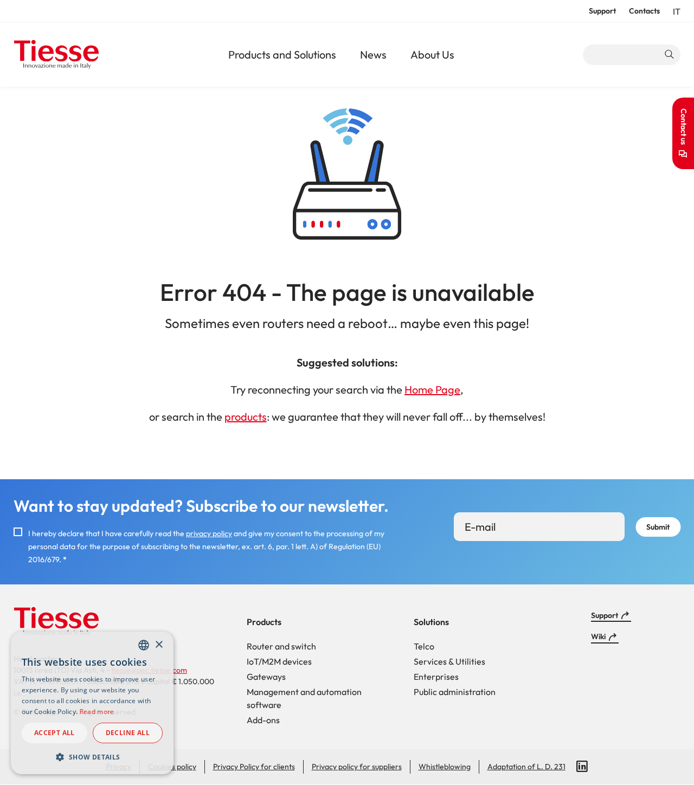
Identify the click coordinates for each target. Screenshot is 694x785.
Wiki (598, 636)
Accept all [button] (54, 732)
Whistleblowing (445, 766)
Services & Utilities (449, 661)
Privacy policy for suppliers (357, 766)
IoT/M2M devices (279, 661)
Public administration (455, 691)
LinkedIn (582, 767)
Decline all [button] (128, 732)
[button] (92, 756)
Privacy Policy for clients (254, 766)
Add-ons (263, 720)
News (373, 54)
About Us (432, 54)
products (245, 416)
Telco (424, 646)
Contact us (684, 126)
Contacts (644, 11)
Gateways (266, 676)
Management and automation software (304, 698)
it (676, 11)
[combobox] (143, 645)
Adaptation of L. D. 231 (526, 766)
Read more (97, 711)
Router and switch (281, 646)
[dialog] (92, 703)
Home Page (432, 389)
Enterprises (436, 676)
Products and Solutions (282, 54)
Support (602, 11)
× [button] (159, 645)
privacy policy (209, 533)
